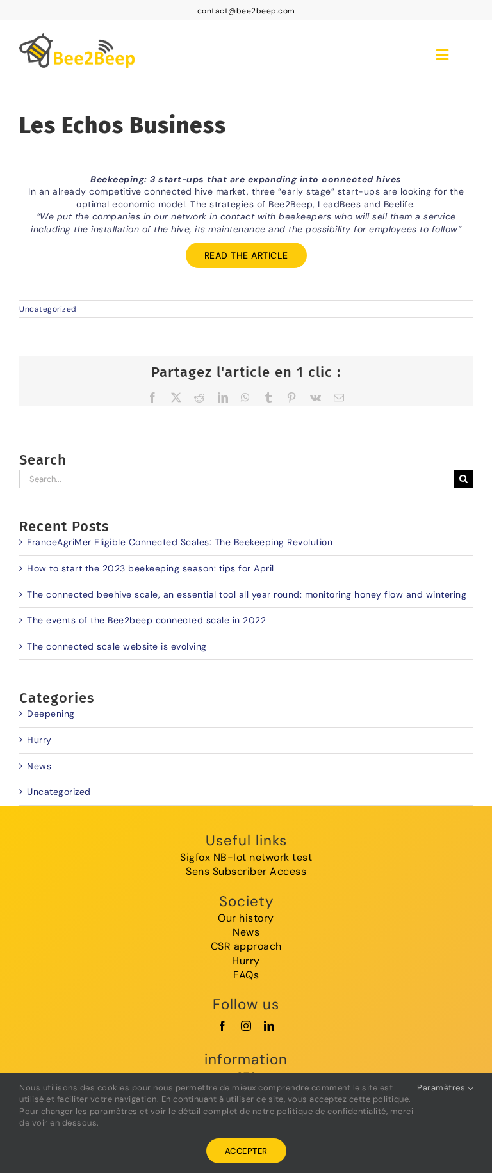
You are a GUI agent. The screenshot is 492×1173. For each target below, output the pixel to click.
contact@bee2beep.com (246, 11)
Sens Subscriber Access (246, 871)
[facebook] (222, 1026)
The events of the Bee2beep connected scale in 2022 (146, 620)
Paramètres (442, 1087)
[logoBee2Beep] (77, 31)
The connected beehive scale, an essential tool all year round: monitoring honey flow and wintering (246, 594)
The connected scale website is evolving (117, 646)
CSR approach (246, 946)
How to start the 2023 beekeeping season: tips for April (150, 568)
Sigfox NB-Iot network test (246, 857)
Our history (246, 918)
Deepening (51, 713)
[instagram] (246, 1026)
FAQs (246, 975)
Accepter (246, 1150)
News (39, 766)
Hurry (39, 740)
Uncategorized (48, 309)
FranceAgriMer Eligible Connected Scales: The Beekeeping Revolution (179, 542)
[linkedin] (269, 1026)
